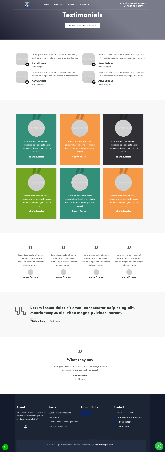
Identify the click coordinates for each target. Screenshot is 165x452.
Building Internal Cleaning (60, 413)
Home (71, 25)
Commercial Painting (58, 426)
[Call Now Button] (5, 447)
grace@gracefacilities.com (130, 417)
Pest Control (54, 417)
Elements (79, 25)
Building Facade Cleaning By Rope (63, 422)
